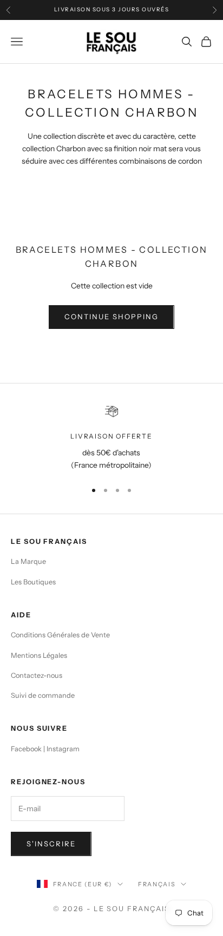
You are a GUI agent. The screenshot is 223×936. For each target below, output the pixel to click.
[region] (111, 438)
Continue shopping (111, 316)
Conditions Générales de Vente (60, 635)
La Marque (28, 561)
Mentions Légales (39, 655)
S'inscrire (51, 843)
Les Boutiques (33, 582)
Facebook (26, 749)
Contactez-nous (36, 675)
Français (156, 884)
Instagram (63, 749)
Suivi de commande (43, 695)
